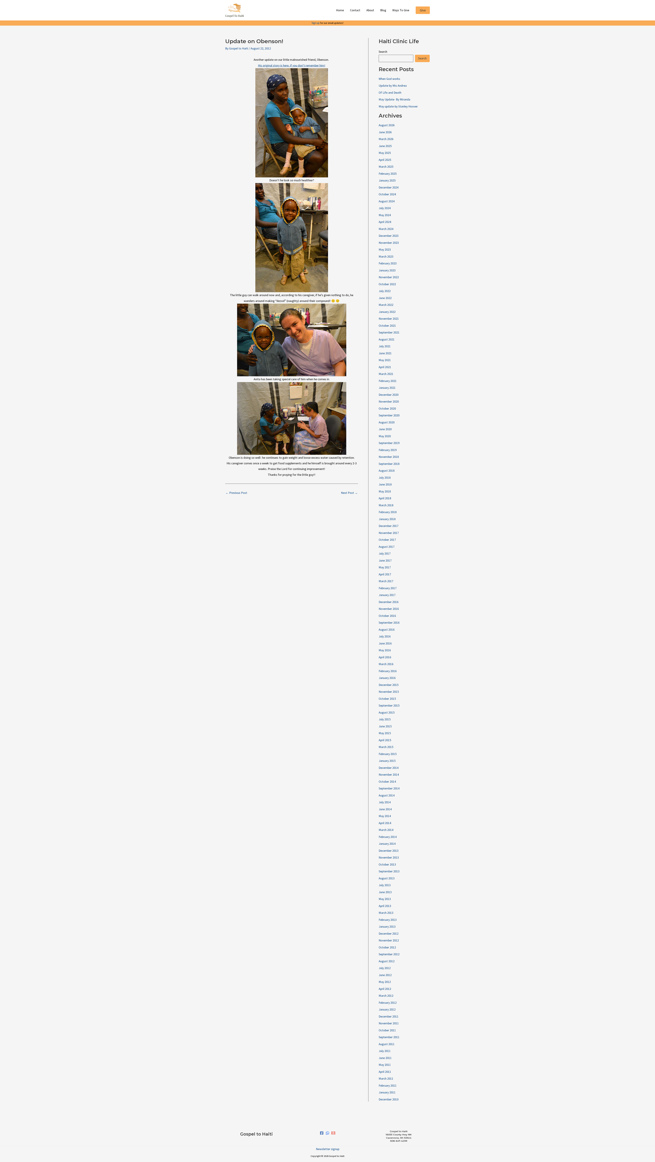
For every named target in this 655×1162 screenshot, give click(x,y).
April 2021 (385, 367)
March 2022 (386, 305)
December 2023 (388, 236)
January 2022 (387, 312)
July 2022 (385, 291)
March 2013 (386, 913)
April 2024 (385, 222)
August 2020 (387, 422)
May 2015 (385, 733)
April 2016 (385, 657)
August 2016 (387, 629)
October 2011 (387, 1030)
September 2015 (389, 705)
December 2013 (388, 851)
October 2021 (387, 326)
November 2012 (389, 940)
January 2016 (387, 678)
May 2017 (385, 567)
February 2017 (388, 588)
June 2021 (385, 353)
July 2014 (385, 802)
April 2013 (385, 906)
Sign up (315, 23)
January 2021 (387, 388)
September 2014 (389, 788)
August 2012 (387, 961)
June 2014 (385, 809)
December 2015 (388, 685)
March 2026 (386, 139)
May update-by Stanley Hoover (398, 106)
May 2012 (385, 982)
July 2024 (385, 208)
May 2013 (385, 899)
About (370, 10)
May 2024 (385, 215)
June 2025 (385, 146)
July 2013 (385, 885)
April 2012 (385, 989)
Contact (355, 10)
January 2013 (387, 926)
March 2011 (386, 1078)
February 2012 (388, 1003)
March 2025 (386, 167)
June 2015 (385, 726)
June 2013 (385, 892)
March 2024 (386, 229)
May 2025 (385, 153)
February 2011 (388, 1085)
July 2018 (385, 478)
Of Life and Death (390, 93)
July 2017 (385, 553)
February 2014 (388, 837)
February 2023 (388, 263)
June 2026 (385, 132)
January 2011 (387, 1092)
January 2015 (387, 761)
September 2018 (389, 464)
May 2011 (385, 1065)
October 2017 (387, 540)
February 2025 (388, 174)
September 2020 (389, 415)
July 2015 (385, 719)
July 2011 (385, 1051)
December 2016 (388, 602)
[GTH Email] (333, 1133)
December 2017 (388, 526)
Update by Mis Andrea (393, 86)
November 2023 (389, 243)
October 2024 (387, 194)
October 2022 (387, 284)
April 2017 (385, 574)
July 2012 (385, 968)
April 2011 (385, 1072)
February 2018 (388, 512)
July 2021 (385, 346)
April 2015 (385, 740)
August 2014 (387, 795)
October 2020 (387, 408)
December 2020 (388, 395)
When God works (389, 79)
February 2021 (388, 381)
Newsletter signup (327, 1149)
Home (340, 10)
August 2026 (387, 125)
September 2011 (389, 1037)
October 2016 (387, 616)
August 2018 (387, 471)
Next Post (349, 492)
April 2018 (385, 498)
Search (383, 52)
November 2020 (389, 401)
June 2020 (385, 429)
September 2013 (389, 871)
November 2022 (389, 277)
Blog (383, 10)
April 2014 (385, 823)
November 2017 (389, 533)
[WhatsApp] (327, 1133)
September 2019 (389, 443)
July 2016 (385, 636)
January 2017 (387, 595)
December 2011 (388, 1016)
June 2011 (385, 1058)
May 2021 (385, 360)
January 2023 (387, 270)
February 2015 (388, 754)
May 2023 (385, 249)
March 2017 (386, 581)
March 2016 (386, 664)
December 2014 (388, 768)
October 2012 (387, 947)
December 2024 (388, 187)
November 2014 (389, 774)
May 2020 (385, 436)
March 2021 (386, 374)
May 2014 (385, 816)
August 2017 (387, 547)
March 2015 (386, 747)
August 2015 (387, 712)
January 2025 (387, 180)
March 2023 (386, 256)
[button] (423, 10)
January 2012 (387, 1009)
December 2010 (388, 1099)
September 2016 (389, 622)
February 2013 (388, 920)
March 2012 (386, 996)
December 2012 (388, 933)
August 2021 (387, 339)
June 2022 (385, 298)
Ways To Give (400, 10)
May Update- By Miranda (394, 99)
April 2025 (385, 160)
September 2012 (389, 954)
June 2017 (385, 560)
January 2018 (387, 519)
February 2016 (388, 671)
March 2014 (386, 830)
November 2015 (389, 692)
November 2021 (389, 319)
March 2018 (386, 505)
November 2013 (389, 857)
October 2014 (387, 781)
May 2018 (385, 491)
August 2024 (387, 201)
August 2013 (387, 878)
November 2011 (389, 1023)
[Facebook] (322, 1133)
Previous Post (236, 492)
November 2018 (389, 457)
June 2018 (385, 484)
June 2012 (385, 975)
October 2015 (387, 699)
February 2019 (388, 450)
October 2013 (387, 864)
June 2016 (385, 643)
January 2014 (387, 844)
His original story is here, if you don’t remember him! (291, 65)
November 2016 (389, 609)
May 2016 (385, 650)
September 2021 (389, 332)
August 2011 (387, 1044)
